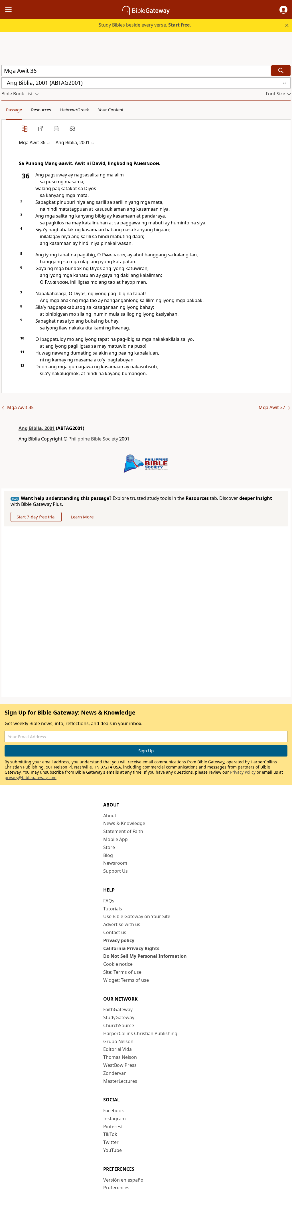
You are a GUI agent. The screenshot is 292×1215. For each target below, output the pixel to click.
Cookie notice (118, 964)
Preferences (116, 1187)
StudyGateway (118, 1017)
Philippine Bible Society (93, 439)
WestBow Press (120, 1065)
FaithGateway (118, 1009)
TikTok (110, 1134)
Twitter (111, 1142)
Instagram (114, 1118)
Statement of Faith (123, 831)
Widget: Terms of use (126, 980)
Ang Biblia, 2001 (37, 428)
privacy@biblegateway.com (30, 777)
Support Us (115, 871)
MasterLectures (120, 1081)
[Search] (281, 70)
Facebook (113, 1110)
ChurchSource (118, 1025)
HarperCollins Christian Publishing (140, 1033)
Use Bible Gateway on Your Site (136, 916)
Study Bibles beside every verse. (145, 25)
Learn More (82, 517)
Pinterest (113, 1126)
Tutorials (112, 909)
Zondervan (115, 1073)
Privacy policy (118, 940)
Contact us (114, 932)
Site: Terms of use (122, 972)
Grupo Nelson (118, 1041)
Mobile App (115, 839)
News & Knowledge (124, 823)
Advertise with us (121, 924)
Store (109, 847)
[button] (283, 10)
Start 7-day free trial (36, 517)
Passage (14, 109)
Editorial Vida (117, 1049)
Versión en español (124, 1180)
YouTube (112, 1150)
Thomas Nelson (120, 1057)
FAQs (108, 901)
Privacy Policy (243, 772)
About (109, 815)
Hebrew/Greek (74, 109)
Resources (41, 109)
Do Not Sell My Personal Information (145, 956)
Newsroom (115, 863)
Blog (108, 855)
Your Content (110, 109)
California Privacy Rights (131, 948)
